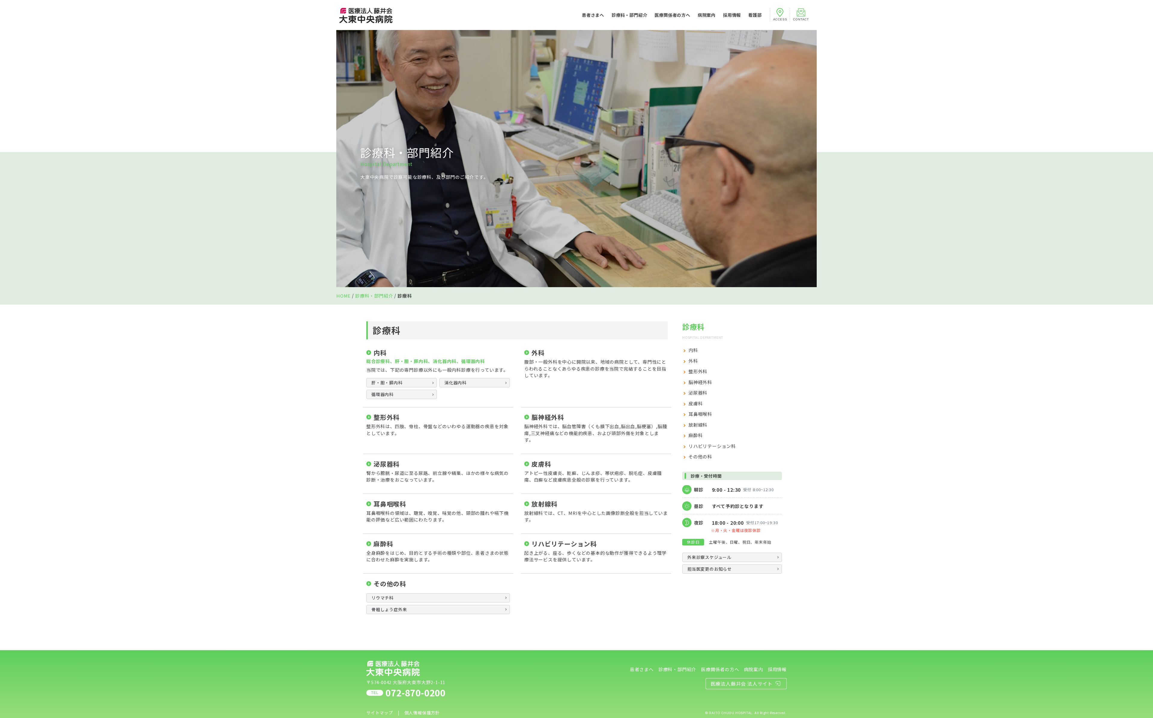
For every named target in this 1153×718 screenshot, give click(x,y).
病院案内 (707, 15)
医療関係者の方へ (672, 15)
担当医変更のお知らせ (709, 569)
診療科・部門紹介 (629, 15)
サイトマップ (379, 713)
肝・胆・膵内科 (387, 383)
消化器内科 (455, 383)
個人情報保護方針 (422, 713)
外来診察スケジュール (709, 557)
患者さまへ (593, 15)
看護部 (754, 15)
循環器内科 (382, 394)
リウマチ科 (382, 598)
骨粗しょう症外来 (389, 609)
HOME (343, 296)
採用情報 (732, 15)
